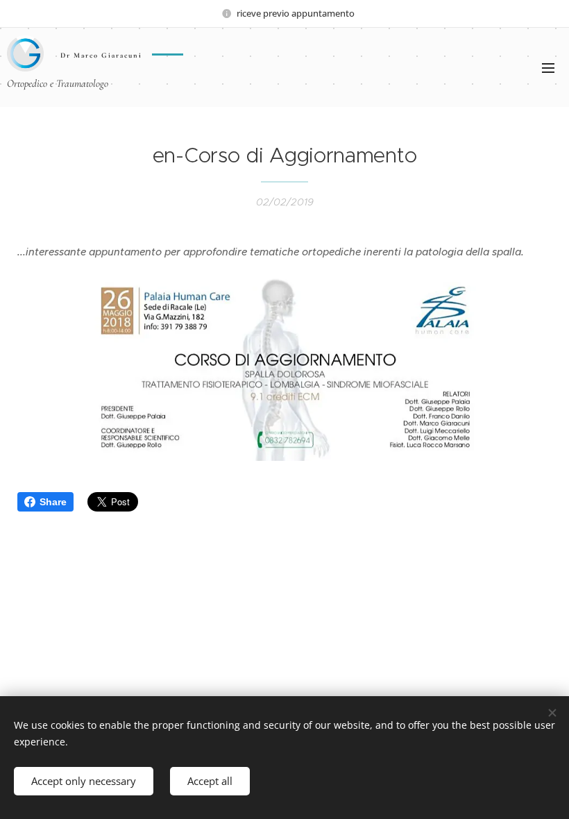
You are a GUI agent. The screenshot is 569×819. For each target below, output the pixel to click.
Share (53, 501)
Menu (548, 67)
